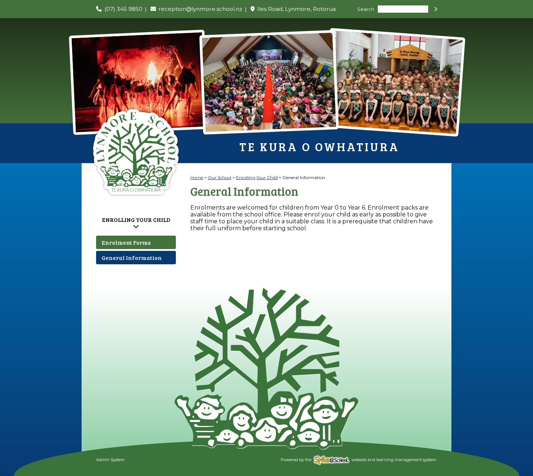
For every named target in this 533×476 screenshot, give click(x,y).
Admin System (110, 459)
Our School (219, 177)
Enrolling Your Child (136, 219)
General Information (132, 257)
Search (365, 9)
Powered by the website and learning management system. (359, 459)
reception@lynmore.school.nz (200, 8)
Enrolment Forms (126, 242)
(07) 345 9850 (123, 8)
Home (196, 177)
